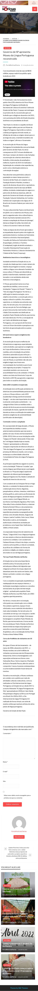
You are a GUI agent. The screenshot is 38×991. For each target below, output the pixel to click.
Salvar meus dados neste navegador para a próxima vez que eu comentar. (17, 796)
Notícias (14, 38)
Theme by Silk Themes (19, 988)
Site (4, 781)
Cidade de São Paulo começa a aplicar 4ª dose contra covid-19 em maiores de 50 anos (18, 971)
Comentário (7, 733)
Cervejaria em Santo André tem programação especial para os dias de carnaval (18, 916)
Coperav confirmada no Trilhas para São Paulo (17, 890)
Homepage (6, 38)
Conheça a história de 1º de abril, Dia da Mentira (17, 944)
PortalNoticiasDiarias (13, 65)
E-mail (5, 771)
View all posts (19, 837)
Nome (5, 762)
